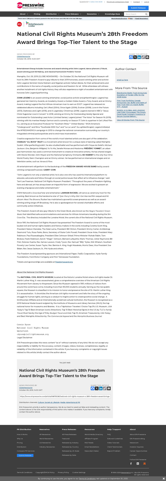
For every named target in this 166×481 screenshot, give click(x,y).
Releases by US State (70, 451)
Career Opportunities (138, 451)
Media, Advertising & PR (70, 402)
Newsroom (134, 443)
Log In (146, 2)
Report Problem (113, 451)
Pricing (118, 2)
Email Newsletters (141, 18)
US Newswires (45, 443)
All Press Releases (69, 434)
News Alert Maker (92, 451)
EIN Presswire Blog (137, 439)
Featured (66, 439)
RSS (131, 18)
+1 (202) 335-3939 (95, 2)
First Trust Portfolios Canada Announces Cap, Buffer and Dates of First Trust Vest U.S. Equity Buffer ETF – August (132, 104)
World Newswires (46, 439)
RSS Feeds (89, 443)
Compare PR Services (25, 451)
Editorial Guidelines (115, 439)
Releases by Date (69, 455)
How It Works (22, 434)
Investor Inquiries (137, 447)
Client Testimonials (114, 447)
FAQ (109, 434)
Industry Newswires (47, 447)
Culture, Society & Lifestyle (49, 402)
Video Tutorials (113, 443)
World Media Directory (119, 18)
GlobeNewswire (23, 57)
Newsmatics (126, 472)
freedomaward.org (64, 262)
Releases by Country (70, 447)
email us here (122, 80)
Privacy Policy (63, 472)
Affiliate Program (91, 439)
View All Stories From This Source (131, 120)
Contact (136, 2)
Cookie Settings (78, 472)
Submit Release (138, 8)
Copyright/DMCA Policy (45, 472)
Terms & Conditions (24, 472)
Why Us (20, 439)
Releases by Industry (70, 443)
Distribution (21, 447)
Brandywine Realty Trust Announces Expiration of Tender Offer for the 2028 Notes (132, 95)
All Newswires (45, 434)
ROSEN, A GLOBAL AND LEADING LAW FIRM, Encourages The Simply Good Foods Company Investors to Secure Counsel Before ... (131, 113)
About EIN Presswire (138, 434)
